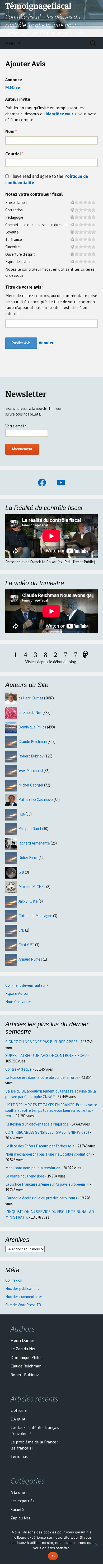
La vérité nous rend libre (24, 1176)
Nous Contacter (18, 1002)
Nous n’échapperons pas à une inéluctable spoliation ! (48, 1154)
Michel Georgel (30, 785)
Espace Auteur (17, 993)
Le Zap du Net (30, 713)
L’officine (19, 1410)
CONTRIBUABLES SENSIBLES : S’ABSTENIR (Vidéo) (47, 1132)
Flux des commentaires (24, 1297)
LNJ (21, 930)
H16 (21, 814)
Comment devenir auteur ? (26, 985)
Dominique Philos (32, 727)
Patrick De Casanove (35, 800)
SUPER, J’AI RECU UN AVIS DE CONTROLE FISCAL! (46, 1055)
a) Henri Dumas (30, 698)
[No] (96, 1544)
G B (21, 872)
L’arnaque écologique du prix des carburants (41, 1198)
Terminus (19, 1456)
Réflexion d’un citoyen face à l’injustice (37, 1124)
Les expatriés (22, 1501)
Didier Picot (28, 858)
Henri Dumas (23, 1340)
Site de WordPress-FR (23, 1305)
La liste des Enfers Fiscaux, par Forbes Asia (39, 1146)
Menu (10, 43)
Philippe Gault (29, 829)
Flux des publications (22, 1288)
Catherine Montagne (35, 916)
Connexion (13, 1280)
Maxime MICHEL (31, 887)
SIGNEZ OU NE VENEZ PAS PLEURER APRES (41, 1042)
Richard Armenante (34, 843)
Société (17, 1509)
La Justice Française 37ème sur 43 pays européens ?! (47, 1184)
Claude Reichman (32, 742)
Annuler (46, 342)
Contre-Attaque (18, 1069)
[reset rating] (72, 202)
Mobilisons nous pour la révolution (32, 1168)
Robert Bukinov (31, 756)
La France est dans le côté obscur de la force (41, 1077)
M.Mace (12, 87)
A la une (18, 1492)
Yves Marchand (30, 771)
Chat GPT (26, 945)
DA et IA (18, 1419)
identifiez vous (59, 114)
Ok (52, 1556)
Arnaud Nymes (30, 959)
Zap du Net (20, 1518)
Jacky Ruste (28, 901)
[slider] (85, 202)
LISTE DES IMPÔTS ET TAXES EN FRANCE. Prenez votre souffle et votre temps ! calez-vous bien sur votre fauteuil (51, 1110)
